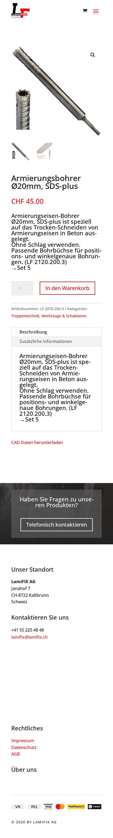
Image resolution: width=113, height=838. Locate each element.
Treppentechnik (25, 315)
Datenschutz (24, 747)
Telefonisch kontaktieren (56, 524)
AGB (15, 754)
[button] (92, 55)
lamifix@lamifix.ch (29, 637)
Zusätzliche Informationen (45, 341)
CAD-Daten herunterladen (37, 442)
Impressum (22, 740)
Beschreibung (33, 332)
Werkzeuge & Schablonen (64, 315)
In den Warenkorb (67, 288)
